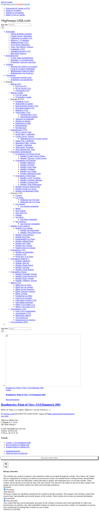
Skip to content (6, 2)
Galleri (8, 390)
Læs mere (4, 416)
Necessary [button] (7, 487)
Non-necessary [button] (9, 498)
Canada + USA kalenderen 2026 (18, 443)
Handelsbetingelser (13, 451)
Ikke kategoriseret (12, 400)
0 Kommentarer (68, 414)
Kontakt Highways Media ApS (17, 447)
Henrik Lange (9, 414)
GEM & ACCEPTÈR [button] (11, 509)
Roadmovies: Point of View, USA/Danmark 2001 (25, 388)
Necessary (10, 490)
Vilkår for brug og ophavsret (16, 453)
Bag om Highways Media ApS (17, 445)
